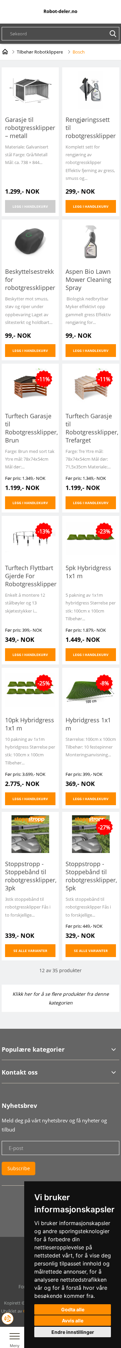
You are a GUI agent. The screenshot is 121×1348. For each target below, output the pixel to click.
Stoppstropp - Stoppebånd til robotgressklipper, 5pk (91, 876)
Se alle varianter (30, 950)
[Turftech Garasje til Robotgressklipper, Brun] (30, 385)
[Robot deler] (60, 11)
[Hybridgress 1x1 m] (91, 689)
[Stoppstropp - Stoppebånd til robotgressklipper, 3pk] (30, 833)
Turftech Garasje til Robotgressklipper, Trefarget (91, 428)
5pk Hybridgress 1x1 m (88, 572)
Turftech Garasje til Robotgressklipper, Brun (30, 428)
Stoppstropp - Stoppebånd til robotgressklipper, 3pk (30, 876)
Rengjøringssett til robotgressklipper (91, 128)
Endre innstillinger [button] (72, 1332)
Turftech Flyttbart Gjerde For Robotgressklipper (30, 576)
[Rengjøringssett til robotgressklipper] (91, 89)
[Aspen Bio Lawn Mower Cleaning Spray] (91, 241)
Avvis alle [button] (72, 1320)
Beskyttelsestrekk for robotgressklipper (30, 279)
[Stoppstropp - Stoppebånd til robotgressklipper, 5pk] (91, 833)
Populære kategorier (33, 1049)
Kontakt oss (20, 1072)
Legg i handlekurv (30, 206)
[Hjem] (5, 50)
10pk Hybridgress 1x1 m (29, 724)
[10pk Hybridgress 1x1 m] (30, 689)
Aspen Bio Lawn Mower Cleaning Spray (88, 279)
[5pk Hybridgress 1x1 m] (91, 537)
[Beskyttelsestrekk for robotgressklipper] (30, 241)
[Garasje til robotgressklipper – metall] (30, 89)
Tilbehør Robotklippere (40, 52)
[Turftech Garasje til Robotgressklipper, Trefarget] (91, 385)
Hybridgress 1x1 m (88, 724)
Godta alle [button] (72, 1309)
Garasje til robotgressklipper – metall (30, 128)
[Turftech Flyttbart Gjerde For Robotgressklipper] (30, 537)
